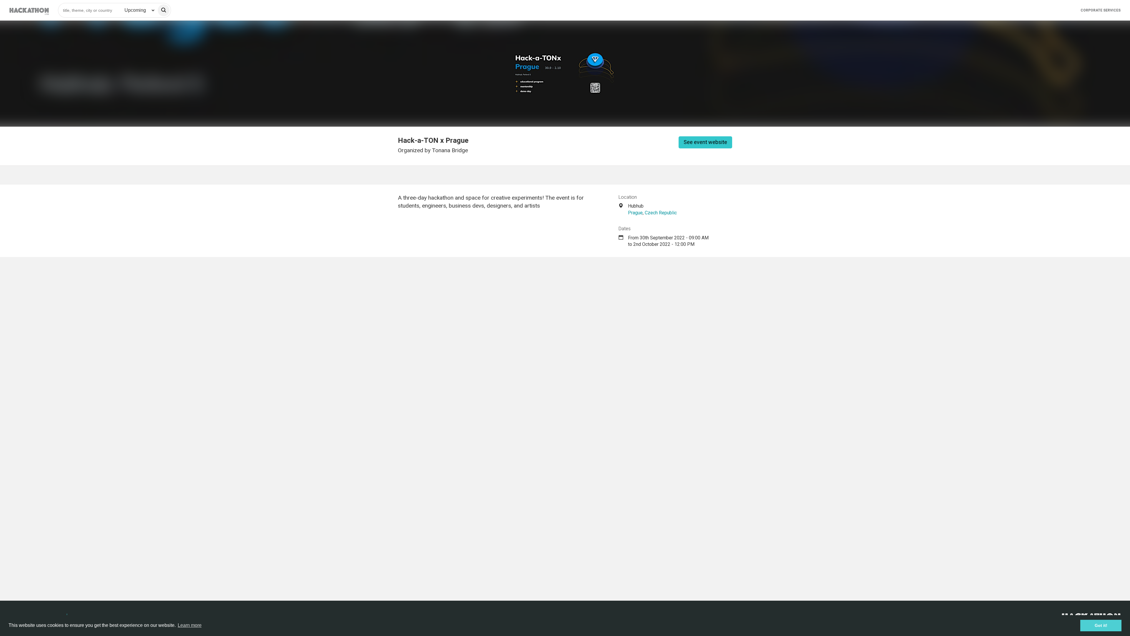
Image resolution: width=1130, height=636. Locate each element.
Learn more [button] (190, 625)
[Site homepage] (29, 10)
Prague (635, 213)
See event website (705, 142)
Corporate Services (1101, 10)
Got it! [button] (1101, 625)
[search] (164, 10)
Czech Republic (661, 213)
